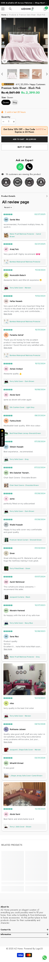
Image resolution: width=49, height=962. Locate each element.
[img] (8, 214)
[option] (24, 41)
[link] (12, 883)
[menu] (2, 8)
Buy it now (24, 147)
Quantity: (6, 117)
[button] (2, 74)
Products (12, 14)
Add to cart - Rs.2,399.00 (24, 139)
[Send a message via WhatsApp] (45, 958)
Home (3, 14)
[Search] (10, 8)
